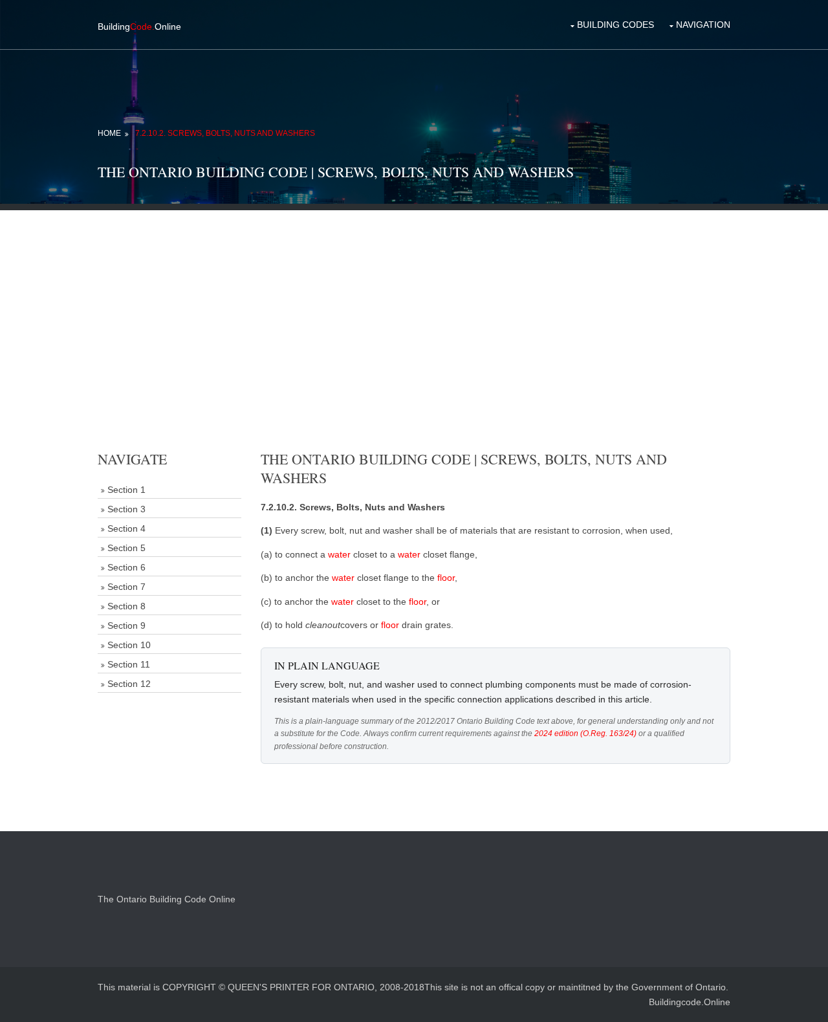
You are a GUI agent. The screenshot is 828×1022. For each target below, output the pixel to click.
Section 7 (126, 587)
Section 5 (126, 548)
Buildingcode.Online (689, 1002)
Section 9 (126, 625)
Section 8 (126, 606)
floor (446, 577)
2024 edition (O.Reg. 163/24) (585, 733)
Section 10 (129, 645)
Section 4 (126, 528)
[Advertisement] (414, 300)
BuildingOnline (139, 26)
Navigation (703, 24)
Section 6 (126, 567)
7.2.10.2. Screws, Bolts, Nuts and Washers (225, 133)
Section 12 (129, 684)
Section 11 (128, 664)
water (339, 554)
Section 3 (126, 509)
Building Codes (615, 24)
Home (109, 133)
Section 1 (126, 489)
